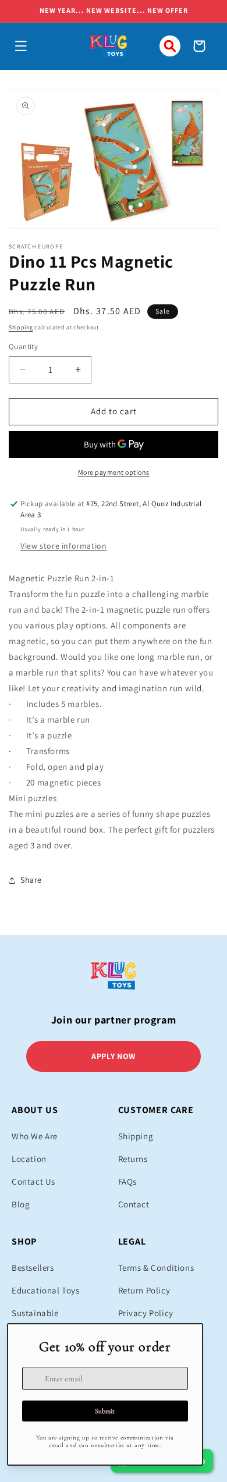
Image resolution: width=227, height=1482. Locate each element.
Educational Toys (46, 1290)
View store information (63, 546)
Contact (134, 1204)
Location (29, 1158)
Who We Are (35, 1136)
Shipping (21, 327)
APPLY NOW (113, 1056)
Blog (21, 1204)
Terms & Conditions (156, 1267)
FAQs (127, 1181)
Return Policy (144, 1290)
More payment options (114, 472)
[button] (20, 45)
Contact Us (33, 1181)
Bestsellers (33, 1267)
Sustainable (35, 1312)
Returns (133, 1158)
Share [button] (31, 880)
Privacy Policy (145, 1312)
